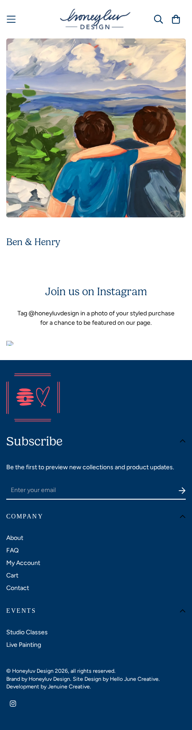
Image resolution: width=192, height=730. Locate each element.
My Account (23, 563)
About (14, 538)
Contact (17, 588)
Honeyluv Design (49, 678)
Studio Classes (27, 632)
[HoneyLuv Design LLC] (96, 19)
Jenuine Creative (69, 686)
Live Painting (23, 645)
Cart (12, 575)
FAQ (12, 550)
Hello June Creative (134, 678)
